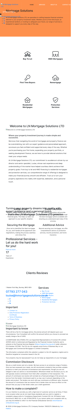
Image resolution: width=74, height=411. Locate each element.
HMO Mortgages (55, 59)
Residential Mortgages (49, 300)
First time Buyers (47, 295)
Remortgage (55, 82)
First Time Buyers (27, 82)
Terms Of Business (15, 317)
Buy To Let (27, 59)
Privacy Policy (14, 319)
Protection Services (48, 302)
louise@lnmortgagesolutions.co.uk (27, 295)
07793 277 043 (9, 12)
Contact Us (13, 310)
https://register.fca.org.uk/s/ (45, 344)
